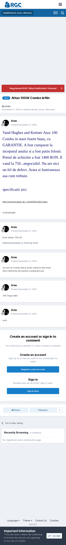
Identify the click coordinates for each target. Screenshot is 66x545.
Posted (24, 124)
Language (12, 520)
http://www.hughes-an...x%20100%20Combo (25, 201)
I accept (55, 535)
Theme (27, 520)
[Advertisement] (33, 51)
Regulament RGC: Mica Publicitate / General (33, 88)
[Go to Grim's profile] (6, 123)
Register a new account (33, 369)
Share (16, 410)
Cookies (54, 520)
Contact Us (41, 520)
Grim (7, 106)
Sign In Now (33, 391)
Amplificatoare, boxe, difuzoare (39, 109)
